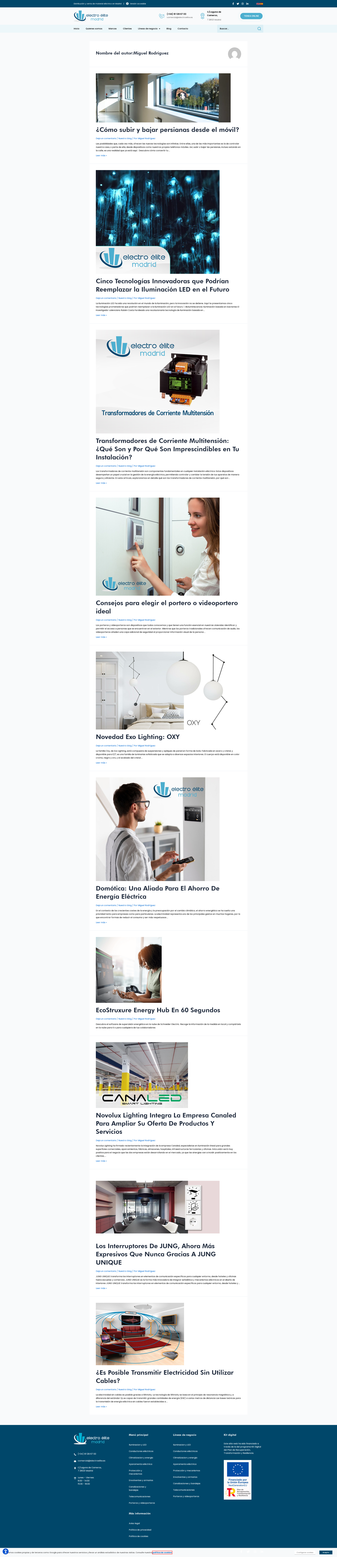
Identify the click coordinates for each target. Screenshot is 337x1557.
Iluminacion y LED (138, 1444)
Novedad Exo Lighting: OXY (138, 736)
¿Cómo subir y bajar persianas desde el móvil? (167, 129)
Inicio (76, 28)
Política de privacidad (140, 1529)
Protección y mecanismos (135, 1472)
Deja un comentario (106, 138)
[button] (6, 1551)
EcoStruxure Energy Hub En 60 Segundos (158, 1010)
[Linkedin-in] (247, 4)
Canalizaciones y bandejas (137, 1488)
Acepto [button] (326, 1552)
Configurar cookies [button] (305, 1552)
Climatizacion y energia (141, 1457)
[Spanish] (261, 3)
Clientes (127, 28)
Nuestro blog (125, 138)
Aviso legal (134, 1523)
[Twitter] (238, 4)
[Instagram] (242, 4)
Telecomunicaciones (139, 1496)
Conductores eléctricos (141, 1451)
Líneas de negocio (148, 28)
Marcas (113, 28)
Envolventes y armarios (141, 1480)
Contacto (183, 28)
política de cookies (162, 1552)
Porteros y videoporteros (142, 1502)
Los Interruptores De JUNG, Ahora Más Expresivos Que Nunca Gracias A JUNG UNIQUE (156, 1254)
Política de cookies (138, 1536)
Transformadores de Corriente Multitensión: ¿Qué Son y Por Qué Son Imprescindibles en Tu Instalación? (167, 449)
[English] (258, 3)
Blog (169, 28)
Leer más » (101, 155)
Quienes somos (94, 28)
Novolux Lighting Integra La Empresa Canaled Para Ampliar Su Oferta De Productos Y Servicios (166, 1123)
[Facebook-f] (233, 4)
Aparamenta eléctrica (140, 1464)
